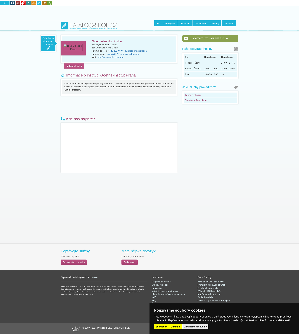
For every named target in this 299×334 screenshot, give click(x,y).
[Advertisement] (149, 13)
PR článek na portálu (207, 288)
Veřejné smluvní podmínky (165, 291)
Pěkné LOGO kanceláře (209, 291)
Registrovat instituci (161, 281)
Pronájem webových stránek (211, 285)
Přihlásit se (157, 288)
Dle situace (200, 23)
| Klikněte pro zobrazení (127, 51)
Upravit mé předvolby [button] (195, 326)
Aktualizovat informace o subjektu (48, 41)
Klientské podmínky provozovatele (168, 294)
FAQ (154, 300)
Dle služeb (185, 23)
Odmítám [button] (175, 326)
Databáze (228, 23)
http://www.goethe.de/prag (110, 57)
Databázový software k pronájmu (213, 300)
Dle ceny (215, 23)
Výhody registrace (161, 285)
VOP (154, 297)
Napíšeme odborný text (209, 294)
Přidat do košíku (74, 66)
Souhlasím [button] (161, 326)
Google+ (94, 277)
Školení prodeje (205, 297)
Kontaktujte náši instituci (209, 38)
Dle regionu (169, 23)
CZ (4, 3)
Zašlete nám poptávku (74, 262)
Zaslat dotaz (129, 262)
